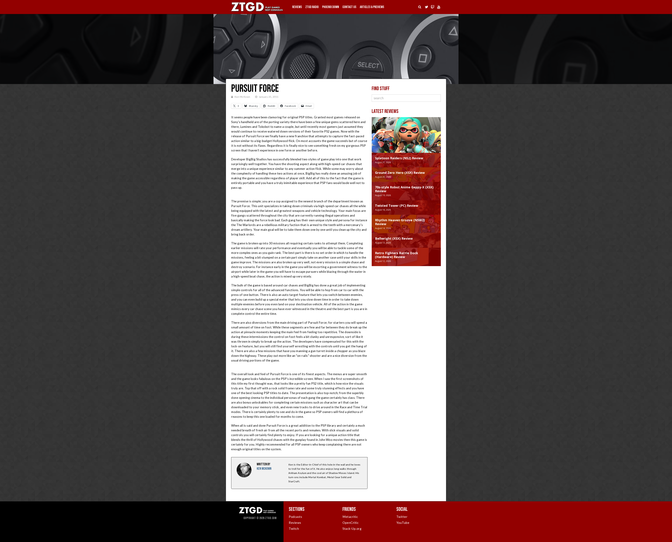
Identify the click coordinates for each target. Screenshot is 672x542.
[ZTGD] (257, 11)
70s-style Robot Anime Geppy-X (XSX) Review (404, 189)
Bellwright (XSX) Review (394, 238)
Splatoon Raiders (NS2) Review (399, 158)
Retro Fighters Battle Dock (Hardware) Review (396, 255)
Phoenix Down (330, 7)
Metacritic (350, 517)
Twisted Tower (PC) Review (396, 205)
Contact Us (349, 7)
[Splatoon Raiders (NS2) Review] (406, 138)
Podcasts (295, 517)
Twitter (402, 517)
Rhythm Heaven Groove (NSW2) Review (400, 222)
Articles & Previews (372, 7)
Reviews (297, 7)
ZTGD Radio (312, 7)
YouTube (403, 522)
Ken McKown (242, 96)
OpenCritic (350, 522)
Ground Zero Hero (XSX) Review (400, 173)
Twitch (294, 528)
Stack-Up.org (351, 528)
